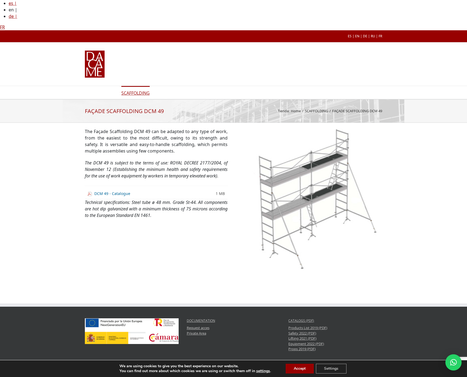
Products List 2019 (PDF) (307, 327)
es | (13, 3)
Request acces (198, 327)
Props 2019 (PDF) (302, 348)
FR (2, 27)
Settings (331, 368)
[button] (453, 362)
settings (263, 371)
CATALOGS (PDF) (301, 320)
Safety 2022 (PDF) (302, 333)
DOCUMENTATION (201, 320)
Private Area (196, 333)
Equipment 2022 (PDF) (306, 343)
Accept (300, 368)
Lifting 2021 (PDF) (302, 338)
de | (13, 16)
